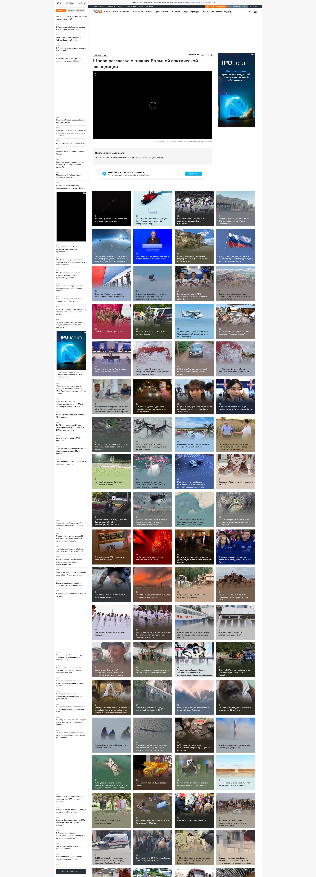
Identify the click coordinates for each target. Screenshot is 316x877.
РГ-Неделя (111, 6)
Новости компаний (76, 10)
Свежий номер (99, 6)
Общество (175, 12)
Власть (107, 12)
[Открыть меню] (255, 11)
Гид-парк (228, 12)
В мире (149, 12)
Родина (120, 6)
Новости (149, 6)
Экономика (125, 12)
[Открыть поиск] (250, 11)
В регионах (138, 12)
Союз (141, 6)
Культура (195, 12)
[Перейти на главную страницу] (98, 11)
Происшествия (161, 12)
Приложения (131, 6)
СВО (115, 12)
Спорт (185, 12)
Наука (219, 12)
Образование (208, 12)
